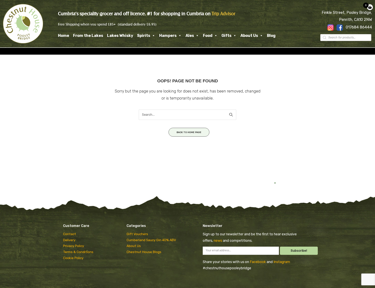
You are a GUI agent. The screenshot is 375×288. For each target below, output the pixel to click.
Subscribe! (299, 250)
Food (207, 35)
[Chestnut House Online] (23, 23)
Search (231, 115)
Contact (69, 234)
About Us (249, 35)
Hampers (168, 35)
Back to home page (189, 132)
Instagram (281, 262)
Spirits (143, 35)
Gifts (226, 35)
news (218, 240)
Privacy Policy (73, 246)
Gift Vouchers (137, 234)
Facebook (258, 262)
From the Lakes (88, 35)
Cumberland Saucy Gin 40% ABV (151, 240)
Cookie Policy (73, 258)
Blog (271, 35)
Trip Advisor (223, 13)
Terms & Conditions (78, 252)
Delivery (69, 240)
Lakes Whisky (120, 35)
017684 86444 (359, 27)
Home (63, 35)
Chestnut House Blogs (144, 252)
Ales (190, 35)
